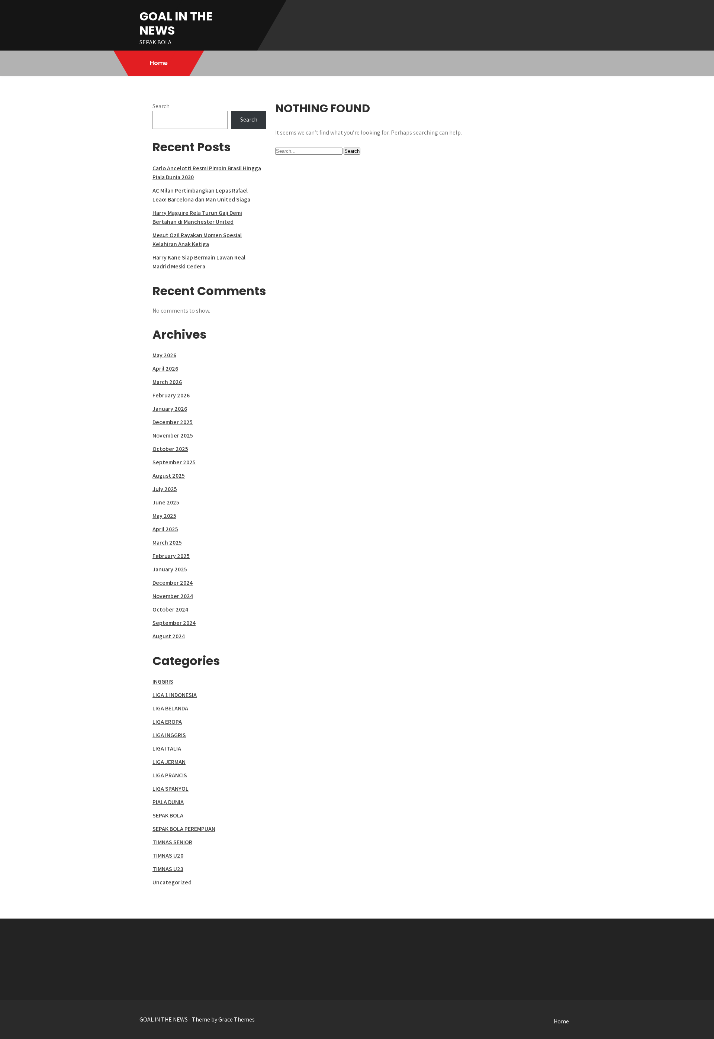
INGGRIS (162, 681)
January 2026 (169, 409)
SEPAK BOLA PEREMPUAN (183, 829)
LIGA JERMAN (169, 762)
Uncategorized (172, 882)
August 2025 (168, 476)
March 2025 (167, 542)
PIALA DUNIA (168, 802)
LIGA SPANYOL (170, 789)
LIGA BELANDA (170, 708)
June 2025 (165, 502)
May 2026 (164, 355)
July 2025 (164, 489)
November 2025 (172, 435)
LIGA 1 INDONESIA (174, 695)
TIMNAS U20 (167, 855)
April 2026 (165, 368)
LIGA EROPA (167, 722)
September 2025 (174, 462)
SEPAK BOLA (167, 815)
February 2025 (171, 556)
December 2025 (172, 422)
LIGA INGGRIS (169, 735)
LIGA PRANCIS (169, 775)
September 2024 (174, 623)
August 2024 (168, 636)
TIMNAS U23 (167, 869)
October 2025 (170, 449)
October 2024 (170, 609)
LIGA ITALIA (166, 748)
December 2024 (172, 583)
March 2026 (167, 382)
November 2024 (172, 596)
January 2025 (169, 569)
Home (159, 63)
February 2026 (171, 395)
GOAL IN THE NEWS (176, 23)
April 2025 (165, 529)
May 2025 (164, 516)
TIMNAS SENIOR (172, 842)
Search (161, 106)
